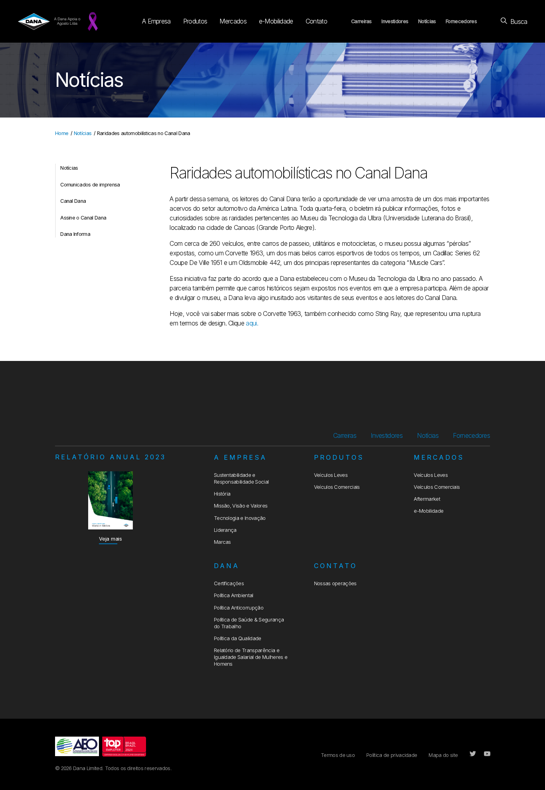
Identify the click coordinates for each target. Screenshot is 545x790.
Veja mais (110, 539)
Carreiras (361, 21)
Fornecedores (461, 21)
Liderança (225, 530)
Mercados (233, 21)
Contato (316, 21)
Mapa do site (443, 755)
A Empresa (156, 21)
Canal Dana (73, 201)
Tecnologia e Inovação (240, 518)
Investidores (394, 21)
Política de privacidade (391, 755)
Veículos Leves (331, 475)
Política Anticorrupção (238, 608)
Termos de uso (338, 755)
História (222, 494)
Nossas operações (335, 583)
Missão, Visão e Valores (240, 506)
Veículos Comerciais (337, 487)
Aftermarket (427, 499)
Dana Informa (75, 234)
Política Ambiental (233, 595)
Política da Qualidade (237, 638)
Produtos (195, 21)
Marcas (222, 542)
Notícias (427, 21)
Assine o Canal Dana (83, 218)
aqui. (252, 323)
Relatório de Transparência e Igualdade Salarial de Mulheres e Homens (250, 657)
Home (61, 133)
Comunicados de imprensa (90, 185)
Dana (226, 566)
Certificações (229, 583)
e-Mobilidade (276, 21)
